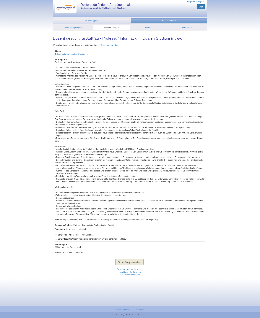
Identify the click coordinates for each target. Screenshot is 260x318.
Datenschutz (140, 309)
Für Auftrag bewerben (129, 262)
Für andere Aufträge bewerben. (130, 269)
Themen (148, 27)
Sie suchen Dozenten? (130, 274)
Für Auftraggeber (91, 20)
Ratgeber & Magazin (196, 1)
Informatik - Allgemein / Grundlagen (72, 54)
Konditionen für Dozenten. (130, 272)
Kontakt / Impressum (122, 309)
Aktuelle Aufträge (111, 27)
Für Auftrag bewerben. (109, 45)
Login (201, 6)
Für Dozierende (169, 20)
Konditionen (187, 27)
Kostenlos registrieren (73, 27)
